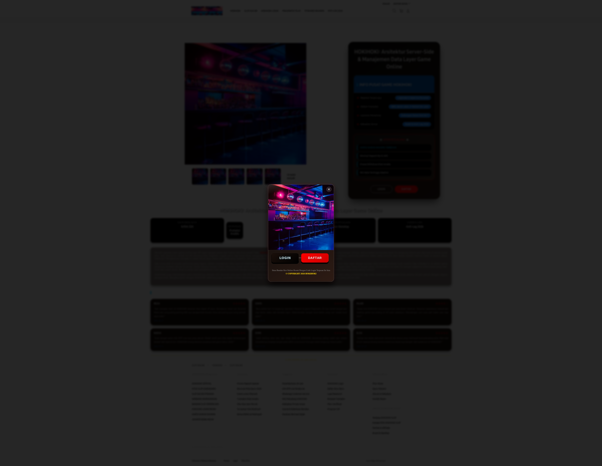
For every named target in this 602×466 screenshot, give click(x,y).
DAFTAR (315, 258)
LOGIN (285, 258)
